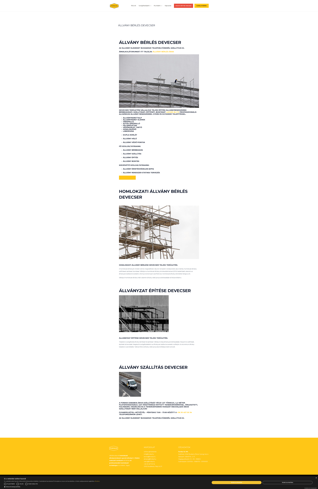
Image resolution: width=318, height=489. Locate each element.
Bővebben (97, 481)
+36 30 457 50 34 (184, 412)
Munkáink (157, 5)
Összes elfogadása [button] (236, 482)
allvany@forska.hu (150, 459)
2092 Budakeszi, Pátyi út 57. (153, 466)
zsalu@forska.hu (149, 461)
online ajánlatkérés (150, 451)
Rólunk (133, 5)
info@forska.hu (149, 454)
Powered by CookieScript (310, 488)
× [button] (316, 478)
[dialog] (159, 482)
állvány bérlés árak (163, 52)
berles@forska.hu (150, 456)
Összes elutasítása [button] (287, 482)
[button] (150, 5)
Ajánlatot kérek (127, 177)
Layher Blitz (172, 112)
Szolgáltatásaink (144, 5)
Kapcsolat (168, 5)
